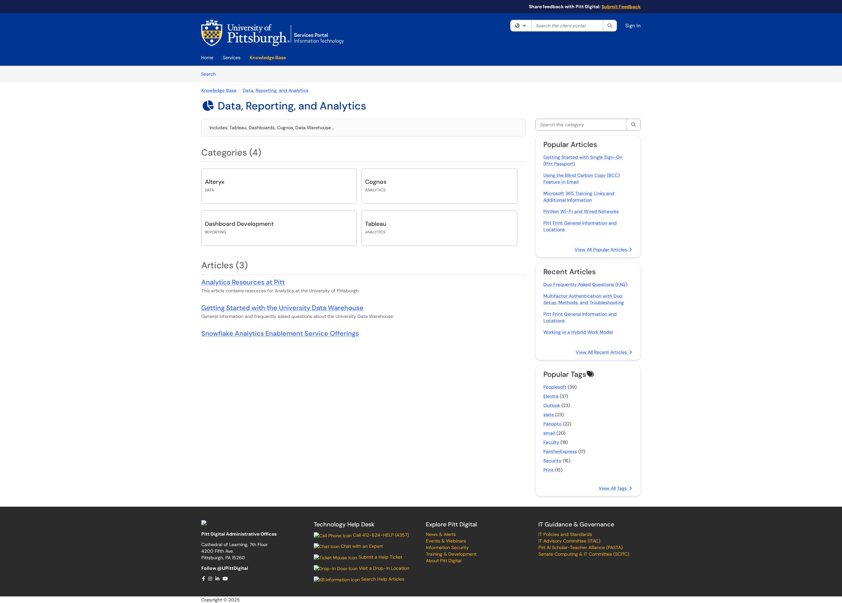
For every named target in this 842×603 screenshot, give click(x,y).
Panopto (552, 424)
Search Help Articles (382, 579)
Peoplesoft (554, 387)
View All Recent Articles (602, 352)
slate (548, 415)
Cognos (375, 182)
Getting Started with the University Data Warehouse (282, 307)
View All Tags (613, 488)
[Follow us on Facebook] (203, 579)
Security (552, 461)
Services (231, 57)
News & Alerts (441, 534)
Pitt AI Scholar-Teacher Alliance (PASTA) (580, 547)
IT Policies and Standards (565, 534)
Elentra (550, 396)
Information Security (447, 547)
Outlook (551, 405)
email (549, 433)
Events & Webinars (446, 541)
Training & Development (451, 554)
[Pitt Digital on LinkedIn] (218, 579)
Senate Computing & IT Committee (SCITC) (583, 554)
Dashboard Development (239, 224)
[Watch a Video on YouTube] (225, 579)
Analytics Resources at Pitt (243, 282)
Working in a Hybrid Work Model (578, 332)
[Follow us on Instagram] (210, 579)
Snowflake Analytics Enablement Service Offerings (280, 333)
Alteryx (214, 182)
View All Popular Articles (601, 250)
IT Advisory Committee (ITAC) (569, 541)
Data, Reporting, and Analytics (276, 90)
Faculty (551, 442)
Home (207, 57)
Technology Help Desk (344, 524)
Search (210, 74)
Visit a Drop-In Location (383, 568)
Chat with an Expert (361, 546)
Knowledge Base (268, 57)
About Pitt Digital (443, 561)
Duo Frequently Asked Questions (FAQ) (585, 284)
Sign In (633, 25)
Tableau (375, 224)
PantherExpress (560, 451)
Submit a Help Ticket (379, 557)
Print (548, 470)
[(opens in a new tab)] (272, 33)
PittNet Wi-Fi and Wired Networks (581, 211)
